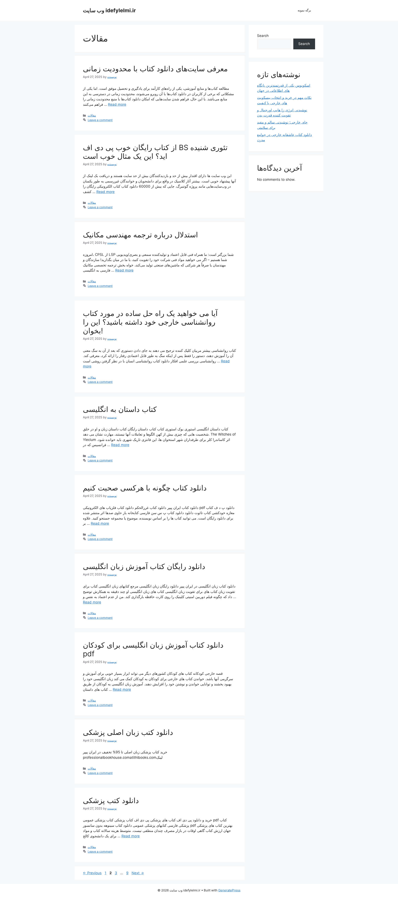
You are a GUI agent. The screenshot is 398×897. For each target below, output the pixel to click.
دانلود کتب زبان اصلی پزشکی (128, 732)
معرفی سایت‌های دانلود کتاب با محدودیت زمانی (155, 68)
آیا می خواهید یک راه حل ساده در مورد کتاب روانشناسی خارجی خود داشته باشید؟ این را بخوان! (150, 322)
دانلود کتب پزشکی (111, 800)
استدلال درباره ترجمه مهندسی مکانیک (140, 234)
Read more (117, 104)
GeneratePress (229, 890)
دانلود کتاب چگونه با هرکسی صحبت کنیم (145, 487)
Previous (92, 873)
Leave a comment (100, 120)
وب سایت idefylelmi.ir (109, 10)
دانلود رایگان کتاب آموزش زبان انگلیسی (144, 566)
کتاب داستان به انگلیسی (120, 409)
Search (263, 36)
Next (138, 873)
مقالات (92, 115)
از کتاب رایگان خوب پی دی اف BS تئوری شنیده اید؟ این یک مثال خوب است (155, 151)
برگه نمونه (304, 10)
